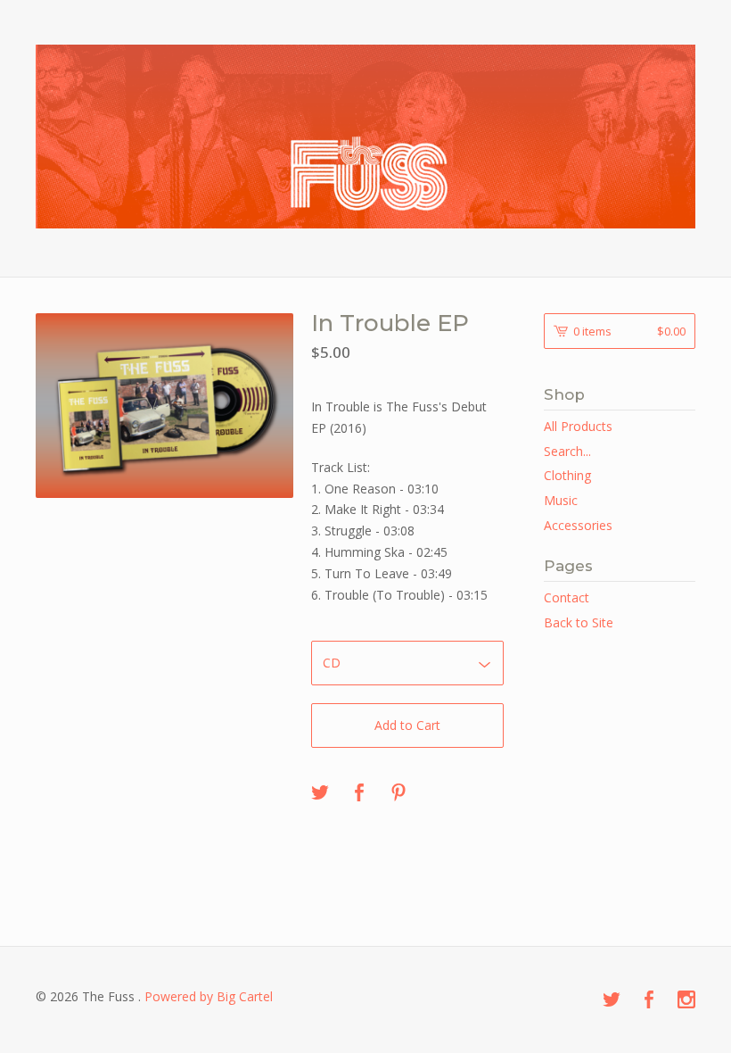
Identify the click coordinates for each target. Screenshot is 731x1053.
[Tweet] (320, 793)
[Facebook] (649, 1000)
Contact (566, 597)
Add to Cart (407, 725)
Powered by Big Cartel (208, 996)
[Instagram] (686, 1000)
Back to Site (578, 622)
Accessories (578, 525)
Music (561, 500)
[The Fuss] (365, 136)
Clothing (567, 475)
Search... (567, 451)
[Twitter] (611, 1000)
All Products (578, 426)
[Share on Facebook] (359, 793)
